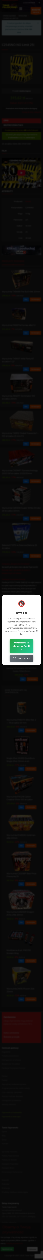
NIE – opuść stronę (21, 658)
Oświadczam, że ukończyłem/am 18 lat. (21, 646)
